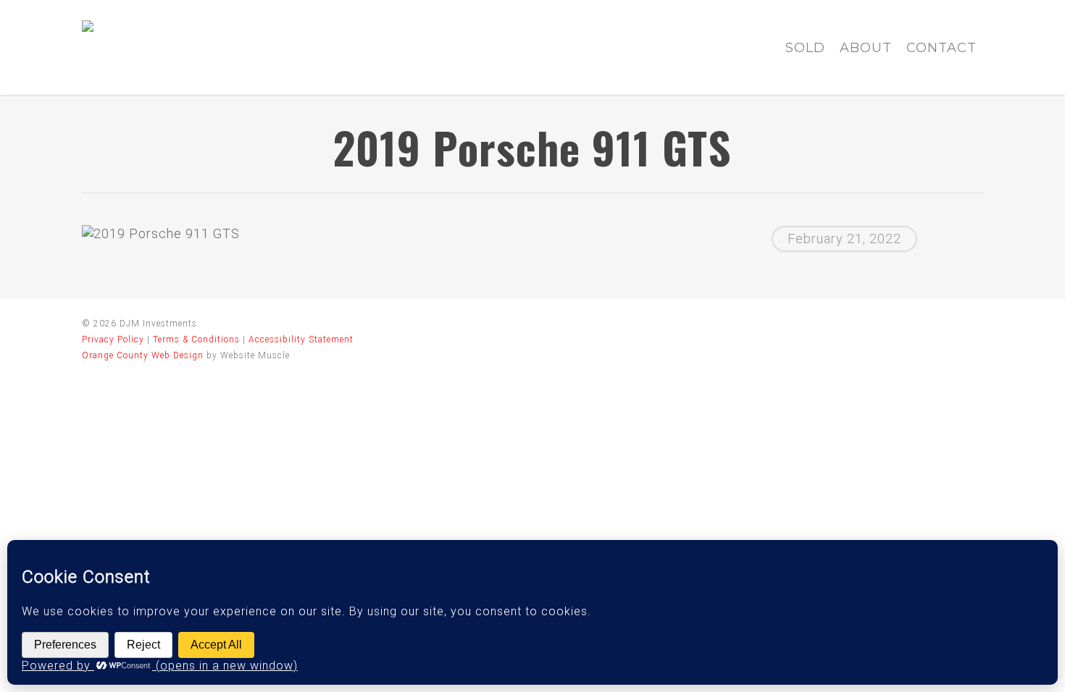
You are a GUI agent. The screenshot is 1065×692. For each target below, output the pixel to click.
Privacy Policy (113, 339)
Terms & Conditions (196, 339)
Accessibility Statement (301, 339)
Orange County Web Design (143, 355)
